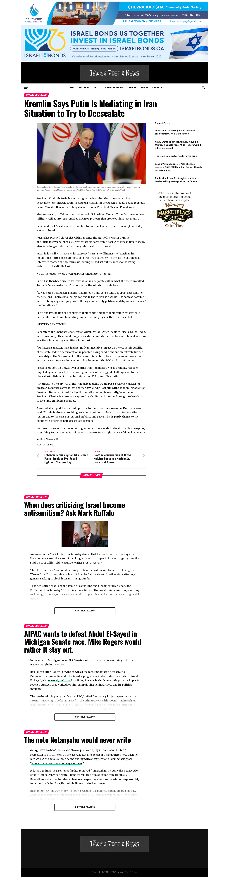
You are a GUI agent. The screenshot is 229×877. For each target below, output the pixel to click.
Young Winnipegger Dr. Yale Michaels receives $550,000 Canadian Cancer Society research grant (178, 167)
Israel (96, 87)
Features (70, 87)
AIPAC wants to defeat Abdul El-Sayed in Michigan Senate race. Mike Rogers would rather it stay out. (178, 145)
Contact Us (158, 87)
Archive (132, 87)
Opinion (144, 87)
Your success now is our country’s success (56, 763)
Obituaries (84, 87)
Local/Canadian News (114, 87)
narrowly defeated (59, 680)
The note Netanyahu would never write (176, 156)
